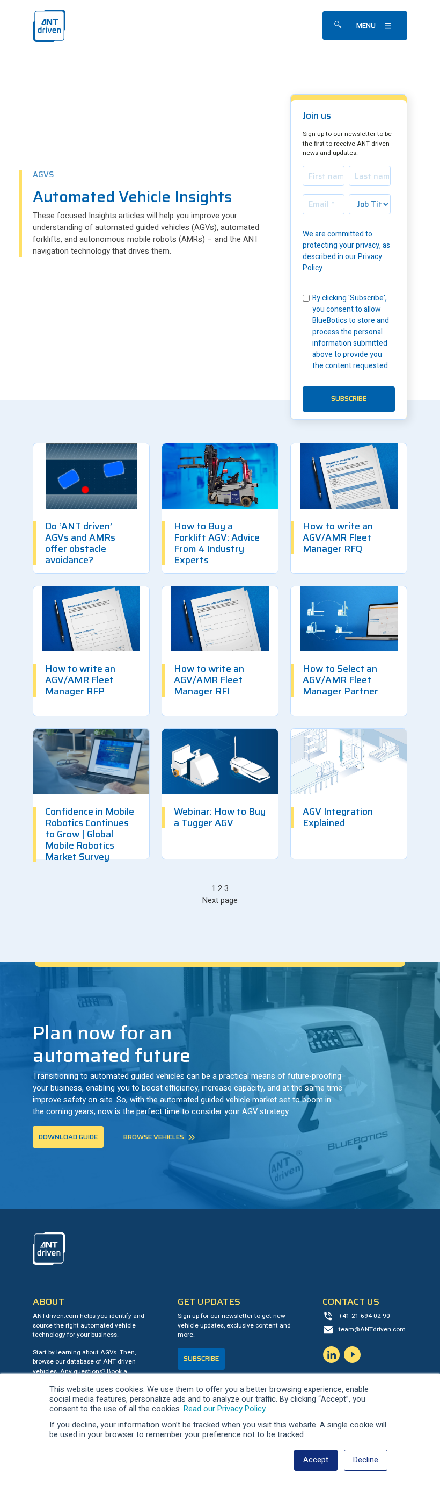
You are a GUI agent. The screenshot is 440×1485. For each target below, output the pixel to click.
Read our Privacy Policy (225, 1409)
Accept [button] (315, 1460)
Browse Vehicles (153, 1137)
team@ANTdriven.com (372, 1329)
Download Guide (68, 1137)
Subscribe (201, 1358)
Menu (366, 25)
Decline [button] (365, 1460)
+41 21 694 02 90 (364, 1316)
